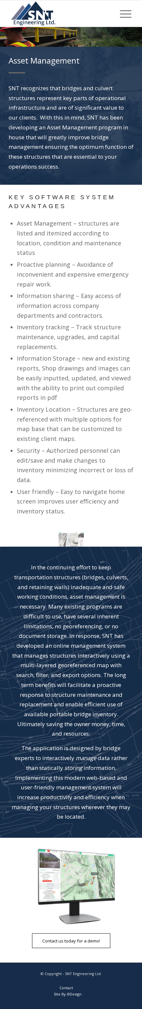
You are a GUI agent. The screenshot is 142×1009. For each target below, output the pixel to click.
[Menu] (122, 13)
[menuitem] (122, 13)
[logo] (59, 13)
